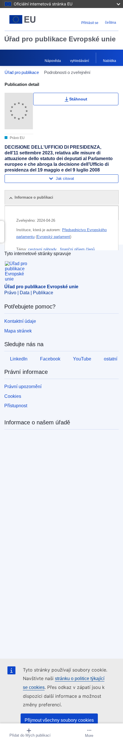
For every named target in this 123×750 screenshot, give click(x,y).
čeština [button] (110, 23)
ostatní (110, 358)
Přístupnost (15, 405)
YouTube (82, 358)
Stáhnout (78, 99)
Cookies (12, 396)
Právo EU (17, 138)
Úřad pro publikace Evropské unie (60, 39)
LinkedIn (18, 358)
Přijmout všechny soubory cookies (59, 720)
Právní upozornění (22, 386)
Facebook (50, 358)
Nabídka (109, 61)
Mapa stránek (18, 330)
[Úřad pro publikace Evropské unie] (24, 19)
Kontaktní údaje (20, 321)
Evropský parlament (53, 237)
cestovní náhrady (43, 249)
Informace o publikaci (34, 197)
